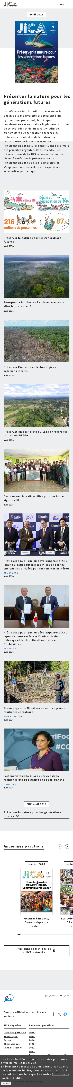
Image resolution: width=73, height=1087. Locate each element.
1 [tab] (18, 934)
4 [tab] (27, 934)
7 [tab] (36, 934)
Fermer (6, 1083)
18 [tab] (69, 934)
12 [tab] (51, 934)
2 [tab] (22, 934)
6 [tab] (33, 934)
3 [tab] (24, 934)
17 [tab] (66, 934)
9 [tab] (42, 934)
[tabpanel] (36, 894)
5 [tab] (30, 934)
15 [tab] (60, 934)
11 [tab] (48, 934)
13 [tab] (54, 934)
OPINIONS (10, 784)
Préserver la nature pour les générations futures (32, 814)
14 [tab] (57, 934)
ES (68, 995)
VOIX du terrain (13, 716)
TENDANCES (11, 573)
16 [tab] (63, 934)
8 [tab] (39, 934)
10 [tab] (45, 934)
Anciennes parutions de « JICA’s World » (34, 950)
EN (53, 995)
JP (46, 995)
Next (67, 846)
